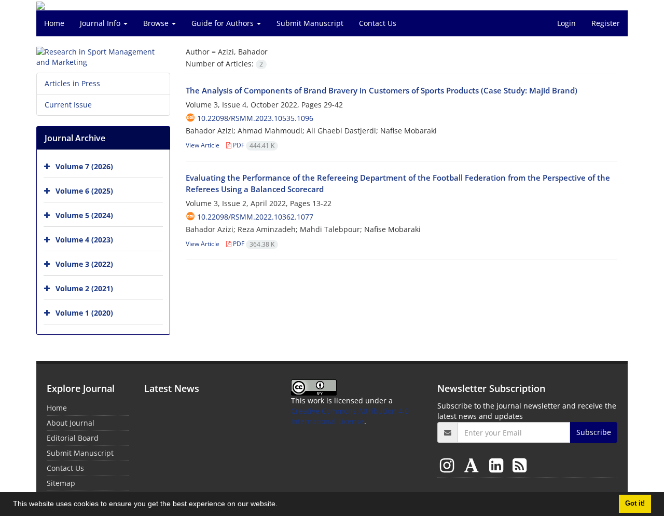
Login (566, 23)
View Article (202, 145)
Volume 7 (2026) (84, 166)
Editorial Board (73, 438)
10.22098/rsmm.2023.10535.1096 (255, 118)
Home (54, 23)
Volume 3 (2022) (84, 264)
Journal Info (101, 23)
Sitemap (61, 483)
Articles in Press (72, 83)
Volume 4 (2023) (84, 240)
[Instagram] (449, 465)
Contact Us (377, 23)
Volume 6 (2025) (84, 191)
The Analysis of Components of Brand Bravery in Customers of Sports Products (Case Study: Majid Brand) (381, 90)
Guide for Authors (223, 23)
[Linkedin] (498, 465)
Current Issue (68, 105)
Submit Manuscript (309, 23)
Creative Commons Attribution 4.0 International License (350, 416)
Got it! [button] (635, 503)
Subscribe (593, 432)
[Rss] (519, 465)
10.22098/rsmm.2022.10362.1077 (255, 217)
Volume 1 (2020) (84, 313)
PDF (252, 145)
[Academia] (474, 465)
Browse (157, 23)
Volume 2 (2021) (84, 288)
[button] (281, 505)
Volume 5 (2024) (84, 215)
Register (605, 23)
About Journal (70, 423)
